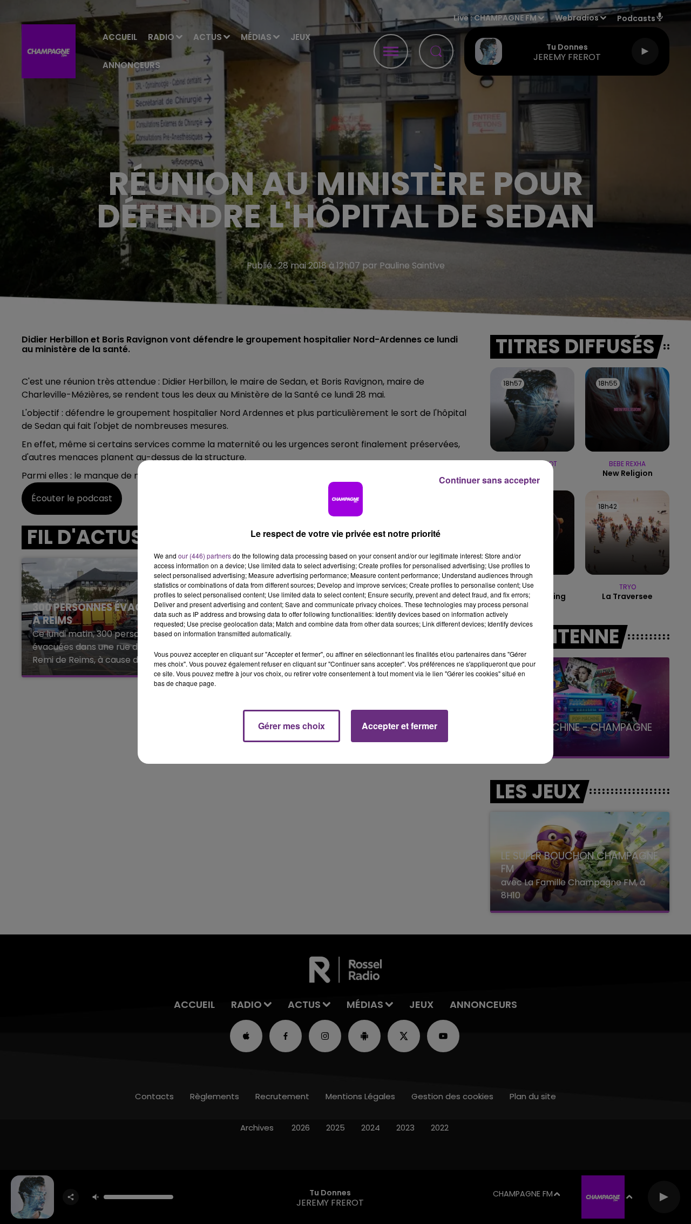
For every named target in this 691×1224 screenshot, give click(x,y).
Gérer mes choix (291, 725)
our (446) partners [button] (204, 555)
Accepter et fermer (399, 725)
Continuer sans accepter (489, 480)
